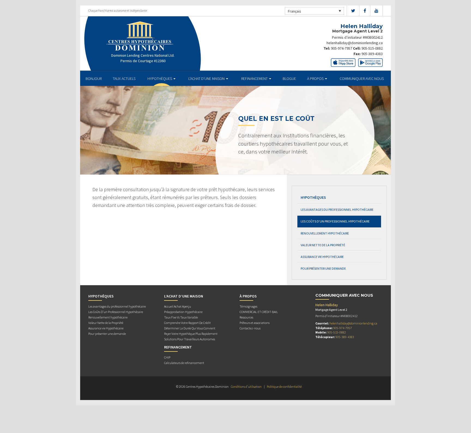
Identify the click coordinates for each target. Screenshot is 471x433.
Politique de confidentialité (284, 386)
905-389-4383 (372, 53)
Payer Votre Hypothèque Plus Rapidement (191, 334)
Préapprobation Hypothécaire (183, 312)
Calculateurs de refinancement (184, 363)
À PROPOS (315, 78)
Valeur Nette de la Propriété (323, 245)
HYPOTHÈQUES (160, 78)
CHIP (167, 357)
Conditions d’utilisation (246, 386)
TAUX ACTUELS (124, 78)
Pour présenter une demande (323, 268)
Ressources (246, 317)
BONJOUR (94, 78)
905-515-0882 (372, 48)
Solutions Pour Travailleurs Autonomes (189, 339)
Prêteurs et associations (255, 323)
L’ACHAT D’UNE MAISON (206, 78)
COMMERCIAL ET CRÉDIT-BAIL (259, 312)
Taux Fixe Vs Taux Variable (181, 317)
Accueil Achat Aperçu (177, 306)
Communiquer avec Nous (362, 78)
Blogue (289, 78)
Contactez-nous (250, 328)
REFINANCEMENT (254, 78)
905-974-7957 (341, 48)
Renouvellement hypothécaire (325, 233)
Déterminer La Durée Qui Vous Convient (189, 328)
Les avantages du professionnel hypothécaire (337, 210)
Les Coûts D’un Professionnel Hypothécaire (335, 221)
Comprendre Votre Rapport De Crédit (187, 323)
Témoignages (248, 306)
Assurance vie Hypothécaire (322, 257)
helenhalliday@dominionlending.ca (355, 42)
